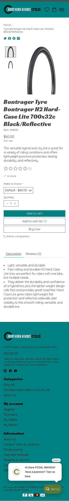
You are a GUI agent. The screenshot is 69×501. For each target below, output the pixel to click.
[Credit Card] (31, 495)
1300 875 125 (11, 352)
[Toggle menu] (61, 9)
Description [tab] (13, 254)
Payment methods (16, 455)
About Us (10, 395)
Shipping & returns (16, 460)
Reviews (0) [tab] (33, 254)
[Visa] (42, 495)
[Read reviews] (16, 168)
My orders (10, 414)
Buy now (34, 229)
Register (9, 409)
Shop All (9, 385)
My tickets (10, 419)
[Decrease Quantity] (7, 203)
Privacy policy (13, 449)
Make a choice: (13, 183)
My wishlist (11, 425)
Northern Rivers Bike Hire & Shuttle (27, 390)
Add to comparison (18, 236)
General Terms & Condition (22, 444)
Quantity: (9, 197)
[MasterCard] (36, 495)
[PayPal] (25, 495)
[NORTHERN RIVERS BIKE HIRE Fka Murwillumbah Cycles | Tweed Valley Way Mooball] (22, 9)
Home (7, 24)
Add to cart (34, 213)
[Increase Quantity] (15, 203)
